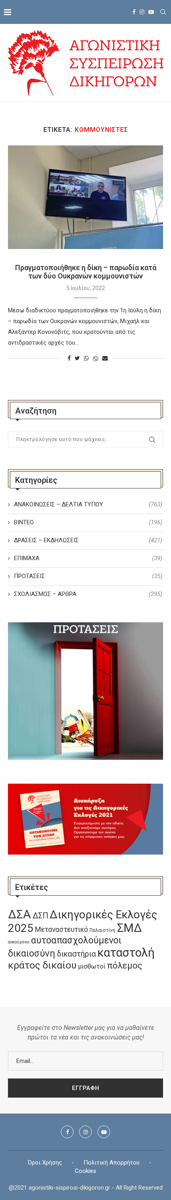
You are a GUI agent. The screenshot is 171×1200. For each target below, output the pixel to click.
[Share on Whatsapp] (86, 358)
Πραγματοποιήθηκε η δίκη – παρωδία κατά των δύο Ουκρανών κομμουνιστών (85, 271)
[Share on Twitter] (77, 358)
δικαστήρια (76, 954)
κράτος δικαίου (42, 965)
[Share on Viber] (95, 358)
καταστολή (126, 952)
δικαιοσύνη (31, 953)
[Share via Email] (105, 358)
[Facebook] (134, 12)
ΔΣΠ (40, 915)
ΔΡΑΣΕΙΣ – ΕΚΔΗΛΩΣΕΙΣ (88, 540)
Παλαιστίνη (102, 930)
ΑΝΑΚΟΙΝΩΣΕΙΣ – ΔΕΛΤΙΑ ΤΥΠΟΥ (88, 504)
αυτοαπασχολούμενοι (76, 940)
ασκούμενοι (18, 942)
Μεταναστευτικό (61, 929)
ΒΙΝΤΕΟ (88, 522)
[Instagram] (142, 12)
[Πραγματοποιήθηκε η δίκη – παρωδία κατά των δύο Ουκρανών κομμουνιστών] (85, 197)
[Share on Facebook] (69, 358)
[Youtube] (151, 12)
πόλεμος (124, 966)
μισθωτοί (91, 966)
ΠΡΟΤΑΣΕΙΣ (88, 576)
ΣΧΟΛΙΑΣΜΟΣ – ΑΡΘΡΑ (88, 594)
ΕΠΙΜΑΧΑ (88, 558)
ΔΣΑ (19, 914)
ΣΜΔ (129, 928)
